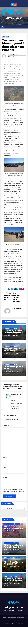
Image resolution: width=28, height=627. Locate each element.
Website (5, 477)
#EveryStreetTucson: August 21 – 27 (13, 563)
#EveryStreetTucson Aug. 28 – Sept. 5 (13, 546)
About (13, 623)
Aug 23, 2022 (8, 583)
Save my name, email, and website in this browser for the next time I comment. (14, 490)
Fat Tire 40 (13, 116)
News (7, 36)
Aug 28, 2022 (8, 566)
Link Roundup (19, 621)
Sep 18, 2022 (8, 533)
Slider (15, 328)
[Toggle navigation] (14, 27)
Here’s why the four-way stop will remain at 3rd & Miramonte (13, 333)
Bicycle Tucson (14, 17)
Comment (6, 425)
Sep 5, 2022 (8, 549)
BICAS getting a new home (13, 368)
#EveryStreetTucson (9, 543)
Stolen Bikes (20, 623)
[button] (25, 26)
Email (5, 467)
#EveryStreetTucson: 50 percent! (13, 529)
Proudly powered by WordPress (9, 617)
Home (6, 621)
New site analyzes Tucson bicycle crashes (16, 297)
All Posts (6, 328)
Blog (3, 36)
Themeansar (14, 619)
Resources (6, 623)
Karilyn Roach (13, 54)
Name (5, 457)
